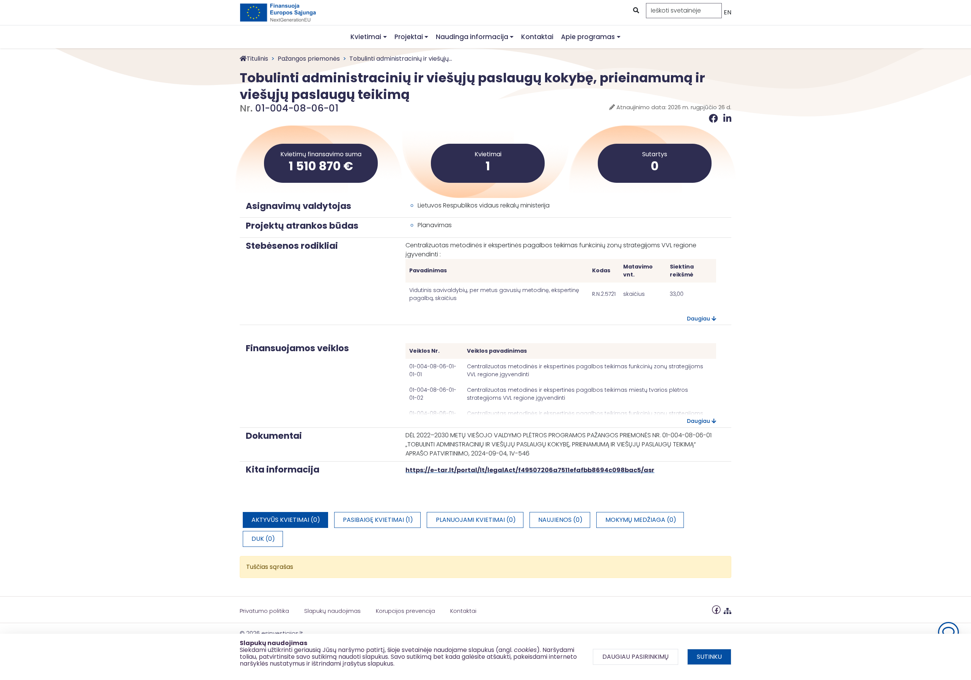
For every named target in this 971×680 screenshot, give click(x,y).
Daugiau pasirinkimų (635, 656)
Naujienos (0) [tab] (560, 519)
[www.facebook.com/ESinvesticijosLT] (716, 609)
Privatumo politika (264, 611)
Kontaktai (537, 36)
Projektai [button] (408, 36)
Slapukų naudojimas (332, 611)
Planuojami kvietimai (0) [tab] (476, 519)
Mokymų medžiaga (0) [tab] (640, 519)
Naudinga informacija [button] (472, 36)
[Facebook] (714, 118)
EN (727, 12)
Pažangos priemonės (309, 58)
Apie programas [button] (588, 36)
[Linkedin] (727, 118)
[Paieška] (635, 10)
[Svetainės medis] (727, 609)
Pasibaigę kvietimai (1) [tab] (378, 519)
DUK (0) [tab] (263, 538)
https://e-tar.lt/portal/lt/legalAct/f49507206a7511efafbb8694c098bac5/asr (529, 470)
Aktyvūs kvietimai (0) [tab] (285, 519)
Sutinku (709, 656)
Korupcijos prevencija (405, 611)
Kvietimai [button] (365, 36)
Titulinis (257, 58)
